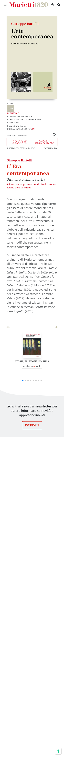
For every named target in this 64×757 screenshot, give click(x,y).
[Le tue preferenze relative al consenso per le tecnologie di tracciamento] (58, 751)
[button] (20, 128)
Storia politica (15, 187)
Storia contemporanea (20, 184)
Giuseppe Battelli (19, 160)
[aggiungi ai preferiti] (54, 134)
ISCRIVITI (32, 425)
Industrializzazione (45, 184)
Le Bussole (13, 109)
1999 (28, 187)
